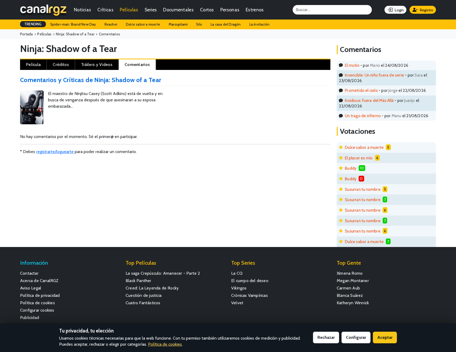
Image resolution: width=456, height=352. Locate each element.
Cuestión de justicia (144, 295)
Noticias (82, 9)
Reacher (110, 24)
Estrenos (255, 9)
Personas (229, 9)
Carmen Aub (348, 288)
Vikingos (239, 288)
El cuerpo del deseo (249, 280)
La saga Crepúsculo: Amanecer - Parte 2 (163, 273)
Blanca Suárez (350, 295)
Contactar (29, 273)
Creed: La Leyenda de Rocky (152, 288)
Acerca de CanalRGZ (39, 280)
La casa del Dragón (226, 24)
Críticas (105, 9)
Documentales (178, 9)
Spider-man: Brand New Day (73, 24)
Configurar (356, 337)
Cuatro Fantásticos (143, 302)
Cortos (207, 9)
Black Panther (138, 280)
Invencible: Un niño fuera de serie (374, 75)
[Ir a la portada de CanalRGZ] (43, 9)
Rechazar (326, 337)
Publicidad (29, 317)
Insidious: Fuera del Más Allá (369, 100)
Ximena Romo (350, 273)
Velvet (237, 302)
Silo (199, 24)
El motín (352, 65)
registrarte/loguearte (55, 151)
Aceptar (384, 337)
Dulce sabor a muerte (143, 24)
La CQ (237, 273)
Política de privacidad (40, 295)
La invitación (259, 24)
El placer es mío (359, 157)
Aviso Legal (30, 288)
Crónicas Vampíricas (249, 295)
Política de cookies (37, 302)
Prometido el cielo (361, 90)
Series (151, 9)
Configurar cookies (37, 310)
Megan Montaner (353, 280)
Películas (129, 9)
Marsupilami (178, 24)
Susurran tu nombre (363, 189)
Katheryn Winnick (353, 302)
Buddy (351, 168)
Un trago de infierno (363, 115)
